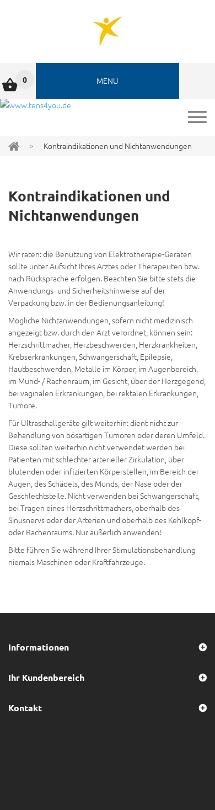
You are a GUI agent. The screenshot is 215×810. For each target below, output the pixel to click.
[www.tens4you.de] (107, 31)
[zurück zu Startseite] (13, 145)
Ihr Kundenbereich (46, 677)
